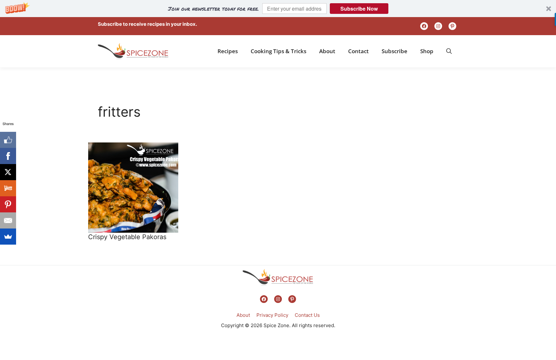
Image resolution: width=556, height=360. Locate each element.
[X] (8, 172)
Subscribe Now (359, 8)
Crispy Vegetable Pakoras (127, 237)
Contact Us (307, 315)
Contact (358, 51)
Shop (426, 51)
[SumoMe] (8, 237)
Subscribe (394, 51)
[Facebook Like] (8, 140)
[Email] (8, 220)
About (327, 51)
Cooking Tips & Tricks (278, 51)
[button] (278, 8)
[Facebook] (8, 156)
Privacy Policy (272, 315)
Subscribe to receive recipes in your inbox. (147, 24)
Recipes (228, 51)
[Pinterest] (8, 204)
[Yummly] (8, 188)
